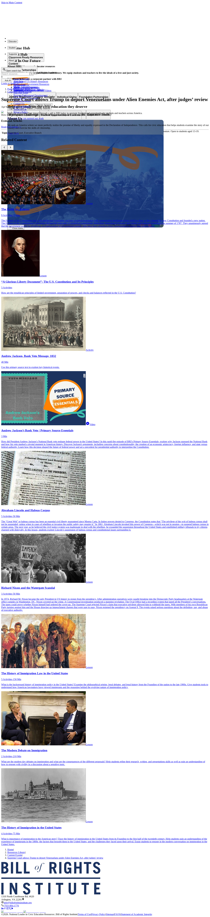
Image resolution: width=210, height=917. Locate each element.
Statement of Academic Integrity (136, 914)
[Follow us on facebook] (5, 908)
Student (12, 48)
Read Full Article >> (11, 127)
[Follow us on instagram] (7, 908)
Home (10, 849)
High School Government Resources (31, 84)
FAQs (16, 87)
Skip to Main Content (11, 2)
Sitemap (110, 914)
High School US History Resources (31, 81)
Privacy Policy (98, 914)
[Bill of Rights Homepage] (57, 38)
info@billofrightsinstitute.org (18, 902)
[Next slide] (10, 147)
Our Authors (20, 84)
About (11, 60)
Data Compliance (22, 106)
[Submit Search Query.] (32, 74)
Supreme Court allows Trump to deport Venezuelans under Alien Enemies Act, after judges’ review (55, 858)
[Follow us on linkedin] (2, 908)
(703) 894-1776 (11, 905)
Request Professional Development (31, 95)
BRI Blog (18, 81)
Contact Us (19, 103)
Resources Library (16, 852)
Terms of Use (20, 109)
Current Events (14, 855)
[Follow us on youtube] (12, 908)
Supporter (13, 54)
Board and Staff (21, 79)
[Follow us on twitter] (10, 908)
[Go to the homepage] (105, 878)
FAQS (117, 914)
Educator (13, 41)
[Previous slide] (4, 147)
